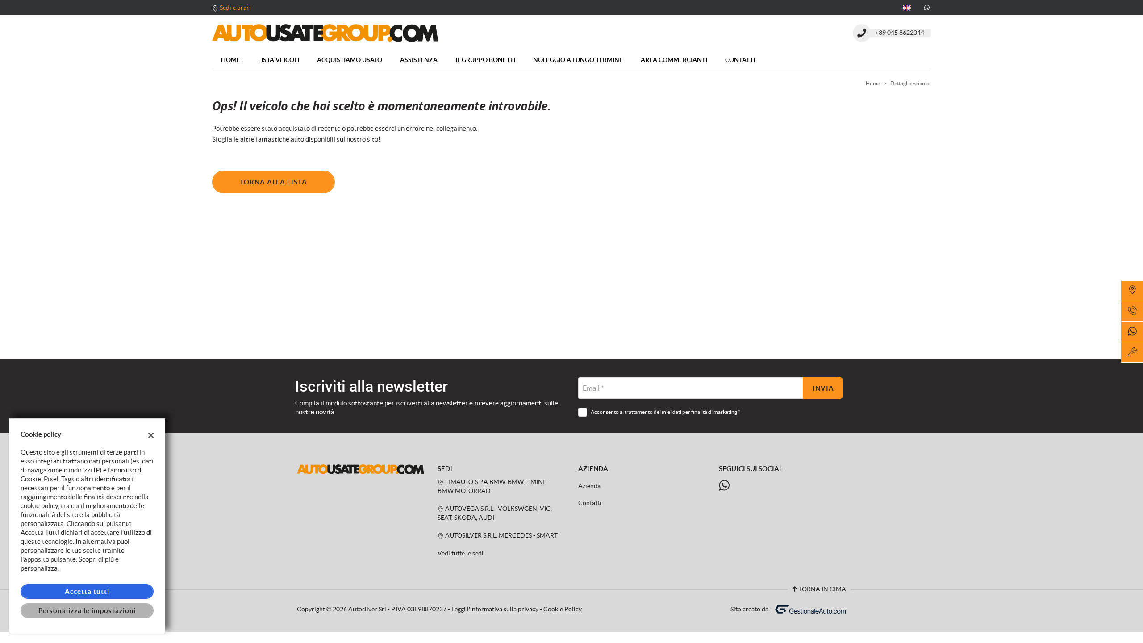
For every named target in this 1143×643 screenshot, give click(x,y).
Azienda (589, 486)
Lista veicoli (278, 59)
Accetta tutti (87, 591)
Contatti (740, 59)
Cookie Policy (562, 609)
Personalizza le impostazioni (87, 610)
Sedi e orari (235, 7)
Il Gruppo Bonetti (485, 59)
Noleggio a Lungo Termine (578, 59)
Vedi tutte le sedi (461, 553)
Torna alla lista (273, 182)
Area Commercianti (674, 59)
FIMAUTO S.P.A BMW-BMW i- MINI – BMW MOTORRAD (494, 486)
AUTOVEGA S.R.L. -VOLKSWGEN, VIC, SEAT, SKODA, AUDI (495, 513)
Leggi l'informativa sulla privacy (494, 609)
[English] (907, 7)
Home (230, 59)
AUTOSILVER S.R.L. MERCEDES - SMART (501, 535)
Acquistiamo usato (349, 59)
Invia (823, 388)
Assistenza (419, 59)
